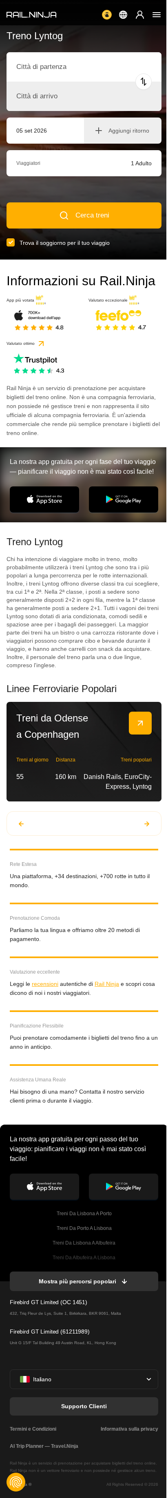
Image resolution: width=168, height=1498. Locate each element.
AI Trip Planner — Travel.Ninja (44, 1446)
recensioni (45, 984)
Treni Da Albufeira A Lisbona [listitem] (84, 1258)
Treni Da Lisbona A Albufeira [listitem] (84, 1243)
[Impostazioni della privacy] (16, 1482)
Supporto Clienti (84, 1406)
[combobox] (61, 66)
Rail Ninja (107, 984)
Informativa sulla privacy (129, 1429)
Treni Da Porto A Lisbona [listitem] (84, 1228)
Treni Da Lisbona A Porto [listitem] (84, 1213)
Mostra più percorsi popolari (77, 1281)
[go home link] (31, 15)
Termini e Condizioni (33, 1429)
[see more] (140, 723)
